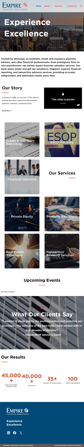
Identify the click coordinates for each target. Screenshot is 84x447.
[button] (51, 6)
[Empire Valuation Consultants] (15, 6)
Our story (12, 87)
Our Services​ (62, 173)
